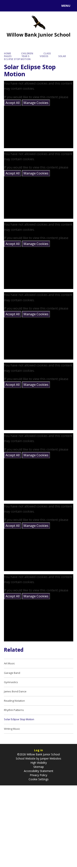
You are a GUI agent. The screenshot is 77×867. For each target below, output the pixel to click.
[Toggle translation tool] (17, 5)
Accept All (13, 103)
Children (27, 53)
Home (7, 53)
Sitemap (38, 767)
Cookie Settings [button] (39, 779)
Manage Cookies (35, 103)
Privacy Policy (38, 775)
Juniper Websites (50, 758)
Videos (44, 56)
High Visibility (38, 762)
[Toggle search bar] (7, 5)
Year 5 (25, 56)
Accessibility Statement (38, 771)
